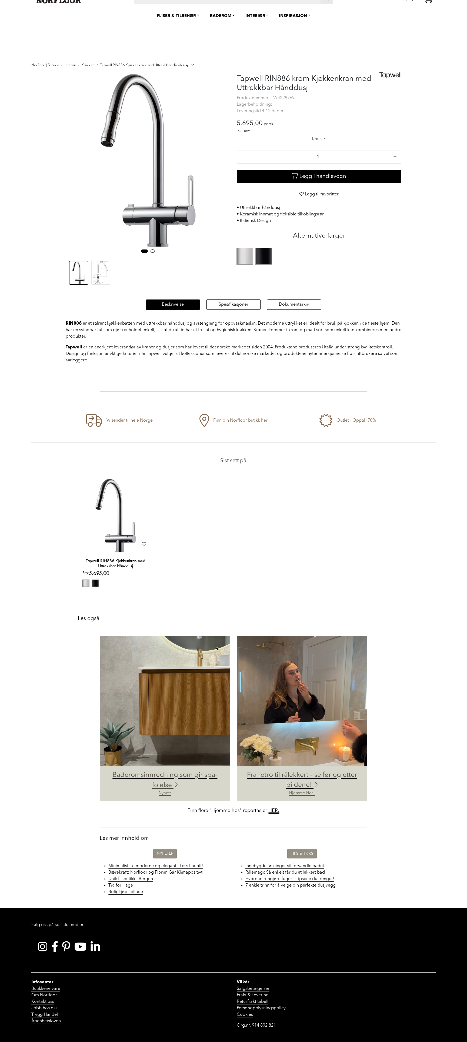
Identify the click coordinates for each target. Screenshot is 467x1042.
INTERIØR (255, 16)
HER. (273, 810)
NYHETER (165, 853)
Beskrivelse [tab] (173, 304)
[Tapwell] (390, 75)
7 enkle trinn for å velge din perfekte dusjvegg (290, 885)
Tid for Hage (120, 885)
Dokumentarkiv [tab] (294, 304)
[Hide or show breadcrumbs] (193, 65)
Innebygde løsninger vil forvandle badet (284, 866)
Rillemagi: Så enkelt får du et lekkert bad (285, 872)
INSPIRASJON (293, 16)
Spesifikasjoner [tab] (233, 304)
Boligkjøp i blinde (125, 892)
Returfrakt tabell (252, 1002)
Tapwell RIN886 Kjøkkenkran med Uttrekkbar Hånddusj (115, 563)
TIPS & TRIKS (302, 853)
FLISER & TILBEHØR (176, 16)
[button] (144, 251)
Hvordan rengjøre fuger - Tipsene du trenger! (289, 879)
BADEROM (220, 16)
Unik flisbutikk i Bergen (130, 879)
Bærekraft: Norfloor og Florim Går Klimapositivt (155, 872)
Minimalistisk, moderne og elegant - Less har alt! (155, 866)
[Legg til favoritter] (144, 544)
